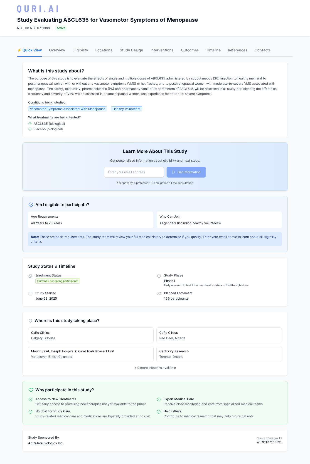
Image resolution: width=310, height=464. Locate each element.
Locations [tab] (104, 50)
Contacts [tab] (263, 50)
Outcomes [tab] (190, 50)
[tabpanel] (155, 257)
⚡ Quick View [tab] (29, 50)
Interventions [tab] (162, 50)
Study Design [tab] (131, 50)
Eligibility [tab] (80, 50)
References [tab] (237, 50)
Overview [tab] (57, 50)
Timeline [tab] (213, 50)
